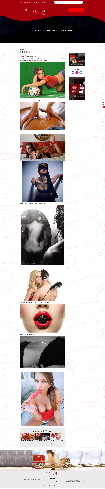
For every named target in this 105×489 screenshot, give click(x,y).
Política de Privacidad (69, 481)
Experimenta (53, 33)
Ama (28, 479)
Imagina (32, 479)
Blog (30, 2)
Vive (22, 479)
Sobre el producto (24, 2)
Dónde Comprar (26, 481)
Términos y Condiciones (74, 480)
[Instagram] (27, 52)
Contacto (44, 2)
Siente (25, 479)
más (29, 52)
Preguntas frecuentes (79, 481)
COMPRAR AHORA (76, 10)
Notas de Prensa (36, 2)
